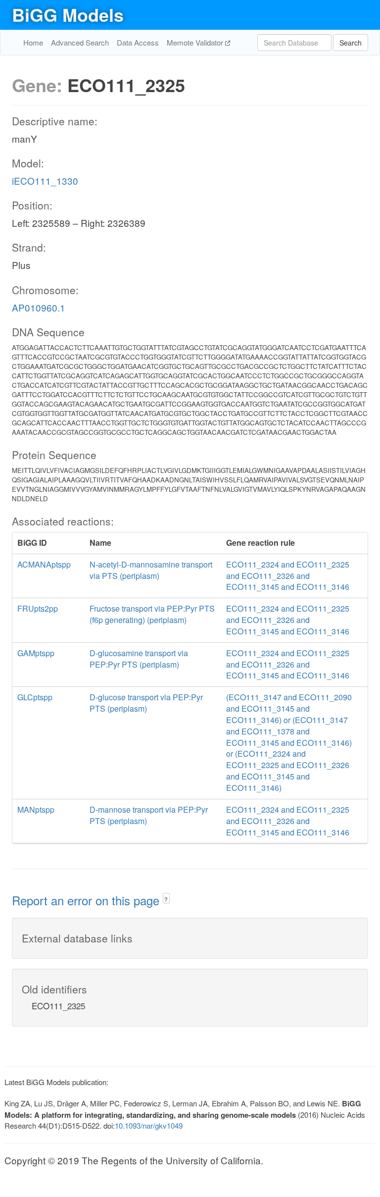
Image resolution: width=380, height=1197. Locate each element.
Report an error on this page (87, 900)
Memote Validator (196, 42)
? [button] (166, 899)
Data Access (138, 42)
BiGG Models (68, 14)
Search (350, 43)
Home (33, 42)
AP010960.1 (38, 307)
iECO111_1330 (45, 180)
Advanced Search (80, 42)
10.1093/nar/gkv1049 (149, 1125)
